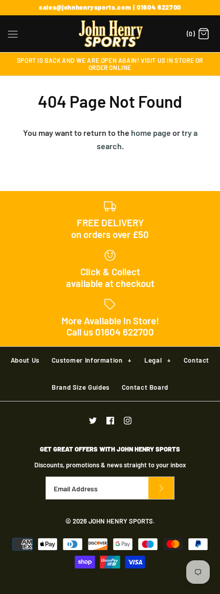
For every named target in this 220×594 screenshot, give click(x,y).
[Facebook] (110, 420)
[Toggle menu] (13, 33)
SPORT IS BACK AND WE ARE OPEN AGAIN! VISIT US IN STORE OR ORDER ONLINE (110, 64)
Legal (157, 360)
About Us (25, 360)
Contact (197, 360)
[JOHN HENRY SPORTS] (110, 33)
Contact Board (145, 387)
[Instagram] (127, 420)
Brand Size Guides (80, 387)
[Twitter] (93, 420)
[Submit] (161, 488)
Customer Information (91, 360)
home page (151, 132)
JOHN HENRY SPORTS (121, 521)
